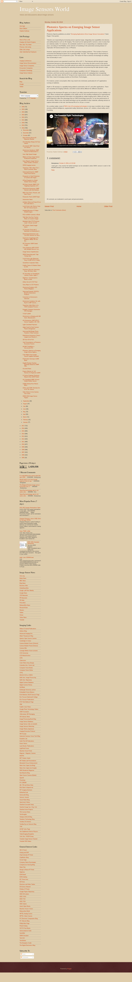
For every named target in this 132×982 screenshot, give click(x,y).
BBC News (23, 580)
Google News (23, 593)
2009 (23, 447)
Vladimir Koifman (24, 31)
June (24, 409)
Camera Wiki (23, 648)
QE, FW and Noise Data (26, 785)
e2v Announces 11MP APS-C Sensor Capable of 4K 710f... (31, 321)
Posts (24, 954)
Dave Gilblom (23, 28)
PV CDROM (23, 782)
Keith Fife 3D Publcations (27, 741)
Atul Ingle (22, 26)
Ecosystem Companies (26, 68)
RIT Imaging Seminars (26, 790)
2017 (23, 425)
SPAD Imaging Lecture (29, 165)
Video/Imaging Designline (27, 834)
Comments (25, 957)
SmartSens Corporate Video (30, 262)
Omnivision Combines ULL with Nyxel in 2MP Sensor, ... (31, 301)
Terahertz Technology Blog (27, 819)
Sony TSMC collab (25, 531)
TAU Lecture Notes (25, 812)
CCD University (24, 653)
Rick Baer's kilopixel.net (26, 787)
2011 (23, 441)
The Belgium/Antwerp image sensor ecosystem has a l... (30, 485)
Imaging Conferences (26, 60)
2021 (23, 120)
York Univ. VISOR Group (26, 836)
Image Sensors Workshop (27, 726)
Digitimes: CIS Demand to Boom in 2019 (30, 278)
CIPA (21, 658)
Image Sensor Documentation (28, 63)
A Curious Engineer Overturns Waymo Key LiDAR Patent (31, 376)
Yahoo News (23, 617)
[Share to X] (77, 152)
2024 (23, 112)
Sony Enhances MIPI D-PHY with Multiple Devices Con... (31, 248)
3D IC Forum (23, 850)
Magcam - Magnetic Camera (27, 753)
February (25, 419)
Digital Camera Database (27, 682)
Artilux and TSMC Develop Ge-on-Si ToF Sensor (31, 388)
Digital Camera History (26, 685)
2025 (23, 109)
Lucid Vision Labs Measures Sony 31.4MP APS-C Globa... (32, 259)
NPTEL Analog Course (26, 913)
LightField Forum (24, 748)
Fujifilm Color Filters (25, 707)
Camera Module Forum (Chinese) (29, 643)
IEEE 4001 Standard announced (33, 542)
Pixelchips (22, 780)
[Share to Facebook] (79, 152)
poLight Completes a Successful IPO (28, 347)
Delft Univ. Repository (26, 680)
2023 (23, 114)
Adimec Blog (23, 631)
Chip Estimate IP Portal (26, 855)
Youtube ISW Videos (25, 841)
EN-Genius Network (25, 886)
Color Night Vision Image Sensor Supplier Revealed (31, 355)
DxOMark (22, 687)
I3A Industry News (25, 716)
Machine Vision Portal (26, 751)
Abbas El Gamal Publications (28, 628)
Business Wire (24, 585)
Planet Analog (23, 926)
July (24, 406)
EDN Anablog (23, 877)
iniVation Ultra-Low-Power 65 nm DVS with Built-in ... (32, 202)
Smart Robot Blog (25, 799)
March (25, 417)
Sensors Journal (24, 797)
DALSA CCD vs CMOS (26, 675)
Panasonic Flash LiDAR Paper (31, 197)
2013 (23, 436)
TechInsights (23, 814)
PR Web (22, 600)
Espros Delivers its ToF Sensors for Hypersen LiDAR (31, 372)
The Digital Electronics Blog (27, 945)
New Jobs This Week (26, 44)
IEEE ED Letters (24, 894)
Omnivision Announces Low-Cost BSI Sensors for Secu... (32, 234)
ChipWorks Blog (24, 857)
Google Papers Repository (27, 891)
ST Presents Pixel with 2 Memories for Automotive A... (31, 230)
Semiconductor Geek (25, 930)
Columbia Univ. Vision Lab (27, 665)
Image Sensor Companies (27, 65)
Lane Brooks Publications (27, 746)
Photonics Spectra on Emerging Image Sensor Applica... (31, 351)
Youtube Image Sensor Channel (28, 839)
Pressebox (23, 602)
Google (22, 84)
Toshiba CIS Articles (25, 821)
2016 (23, 428)
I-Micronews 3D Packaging (27, 714)
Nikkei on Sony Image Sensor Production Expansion (31, 157)
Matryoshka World (25, 911)
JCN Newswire (24, 595)
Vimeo (21, 615)
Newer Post (49, 206)
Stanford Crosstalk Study (27, 804)
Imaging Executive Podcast (27, 731)
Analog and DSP (24, 852)
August (25, 403)
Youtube (22, 620)
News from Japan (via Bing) (27, 765)
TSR (21, 826)
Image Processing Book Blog (28, 719)
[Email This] (74, 152)
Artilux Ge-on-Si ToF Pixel (30, 282)
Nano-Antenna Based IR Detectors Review (29, 138)
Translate (33, 98)
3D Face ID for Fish (28, 339)
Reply (53, 170)
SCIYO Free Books (25, 928)
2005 (23, 457)
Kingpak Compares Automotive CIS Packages (31, 310)
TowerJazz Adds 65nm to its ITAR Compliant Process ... (31, 306)
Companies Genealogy (26, 70)
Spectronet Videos (25, 802)
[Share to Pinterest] (81, 152)
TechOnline (23, 940)
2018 (23, 128)
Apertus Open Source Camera (28, 638)
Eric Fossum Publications (27, 699)
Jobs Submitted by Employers (28, 52)
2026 (23, 106)
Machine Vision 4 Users (26, 908)
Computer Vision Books (26, 667)
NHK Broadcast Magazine (27, 770)
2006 (23, 455)
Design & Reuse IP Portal (27, 869)
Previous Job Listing (25, 47)
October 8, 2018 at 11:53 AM (67, 163)
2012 (23, 439)
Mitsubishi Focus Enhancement (28, 763)
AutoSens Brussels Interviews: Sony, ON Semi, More (31, 270)
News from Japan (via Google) (28, 768)
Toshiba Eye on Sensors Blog (28, 824)
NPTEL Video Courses (26, 916)
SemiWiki (22, 933)
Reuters (22, 610)
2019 (23, 125)
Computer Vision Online (26, 670)
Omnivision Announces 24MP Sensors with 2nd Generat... (31, 189)
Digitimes (22, 872)
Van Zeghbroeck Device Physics (29, 831)
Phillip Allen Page (24, 923)
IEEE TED (23, 901)
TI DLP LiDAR (27, 313)
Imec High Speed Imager (30, 154)
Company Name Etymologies (28, 862)
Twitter (21, 86)
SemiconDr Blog (24, 795)
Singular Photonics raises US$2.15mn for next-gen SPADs (30, 519)
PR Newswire (23, 598)
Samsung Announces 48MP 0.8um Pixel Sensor (30, 172)
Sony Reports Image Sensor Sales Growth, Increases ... (31, 161)
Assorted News (27, 368)
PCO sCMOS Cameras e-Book (31, 214)
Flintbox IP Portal (24, 889)
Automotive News (28, 199)
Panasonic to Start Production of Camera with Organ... (31, 176)
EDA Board (23, 874)
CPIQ (21, 672)
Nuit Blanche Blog (25, 773)
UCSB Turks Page (25, 829)
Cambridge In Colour (25, 641)
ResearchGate (24, 607)
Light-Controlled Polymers (30, 324)
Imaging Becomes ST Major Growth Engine (30, 211)
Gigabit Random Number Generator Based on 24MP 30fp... (31, 364)
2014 (23, 433)
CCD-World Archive (25, 655)
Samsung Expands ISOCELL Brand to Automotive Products (31, 293)
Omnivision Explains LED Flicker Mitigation (30, 288)
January (25, 422)
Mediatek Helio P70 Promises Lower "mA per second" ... (31, 222)
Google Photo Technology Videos (29, 709)
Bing (21, 81)
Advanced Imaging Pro (26, 633)
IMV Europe (23, 733)
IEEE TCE (23, 899)
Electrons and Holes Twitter (27, 884)
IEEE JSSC (23, 896)
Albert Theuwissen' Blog (26, 636)
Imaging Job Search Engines (28, 42)
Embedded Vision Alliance (27, 692)
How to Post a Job (25, 39)
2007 (23, 452)
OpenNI (22, 777)
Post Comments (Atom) (59, 210)
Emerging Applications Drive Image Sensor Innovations (87, 34)
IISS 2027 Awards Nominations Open (30, 507)
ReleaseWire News (25, 605)
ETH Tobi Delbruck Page (26, 702)
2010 (23, 444)
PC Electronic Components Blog (29, 918)
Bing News (23, 583)
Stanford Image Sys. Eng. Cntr (28, 807)
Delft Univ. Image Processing (28, 677)
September (26, 401)
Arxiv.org (22, 576)
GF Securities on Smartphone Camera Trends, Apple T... (31, 274)
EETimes (22, 882)
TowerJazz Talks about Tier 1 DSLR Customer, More (31, 168)
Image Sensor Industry (26, 73)
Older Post (108, 206)
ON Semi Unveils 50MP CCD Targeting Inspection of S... (31, 185)
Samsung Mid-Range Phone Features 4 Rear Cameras (31, 332)
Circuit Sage (23, 860)
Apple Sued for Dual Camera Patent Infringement (31, 328)
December (26, 130)
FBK (21, 704)
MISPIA (22, 755)
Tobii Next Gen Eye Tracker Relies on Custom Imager (30, 217)
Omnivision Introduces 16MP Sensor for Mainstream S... (31, 150)
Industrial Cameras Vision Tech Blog (30, 736)
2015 (23, 431)
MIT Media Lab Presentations (28, 760)
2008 (23, 449)
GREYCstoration (24, 711)
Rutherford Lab (24, 792)
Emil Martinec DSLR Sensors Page (29, 694)
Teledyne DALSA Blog (26, 817)
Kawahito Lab (23, 738)
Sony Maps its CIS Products (31, 284)
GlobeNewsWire (24, 588)
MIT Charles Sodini (25, 758)
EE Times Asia (24, 879)
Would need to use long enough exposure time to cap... (28, 480)
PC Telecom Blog (24, 921)
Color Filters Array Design (27, 663)
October (25, 135)
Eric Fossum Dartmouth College (28, 697)
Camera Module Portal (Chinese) (29, 645)
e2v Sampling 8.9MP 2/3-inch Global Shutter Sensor (31, 380)
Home (79, 206)
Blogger (69, 968)
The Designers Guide (25, 943)
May (24, 411)
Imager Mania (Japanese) (27, 729)
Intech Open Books (25, 906)
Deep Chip (22, 867)
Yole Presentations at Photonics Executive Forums (32, 343)
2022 (23, 117)
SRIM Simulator (24, 935)
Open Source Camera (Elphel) (28, 775)
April (24, 414)
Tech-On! (22, 938)
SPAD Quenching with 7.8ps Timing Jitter (31, 255)
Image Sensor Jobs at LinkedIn (28, 724)
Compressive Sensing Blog (27, 864)
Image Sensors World (44, 9)
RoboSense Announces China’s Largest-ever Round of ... (31, 336)
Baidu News (23, 578)
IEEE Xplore (23, 904)
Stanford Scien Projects (26, 809)
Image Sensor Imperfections (31, 252)
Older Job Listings (25, 49)
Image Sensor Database (26, 721)
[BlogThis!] (75, 152)
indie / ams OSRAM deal (27, 557)
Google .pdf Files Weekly (27, 590)
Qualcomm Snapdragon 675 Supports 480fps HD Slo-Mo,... (30, 239)
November (26, 133)
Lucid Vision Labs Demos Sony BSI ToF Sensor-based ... (31, 207)
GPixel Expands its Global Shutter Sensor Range (30, 181)
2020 (23, 122)
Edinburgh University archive (28, 689)
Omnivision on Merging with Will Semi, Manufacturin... (32, 317)
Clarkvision (23, 660)
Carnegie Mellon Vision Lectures (29, 650)
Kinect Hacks (23, 743)
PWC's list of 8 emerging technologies (75, 106)
